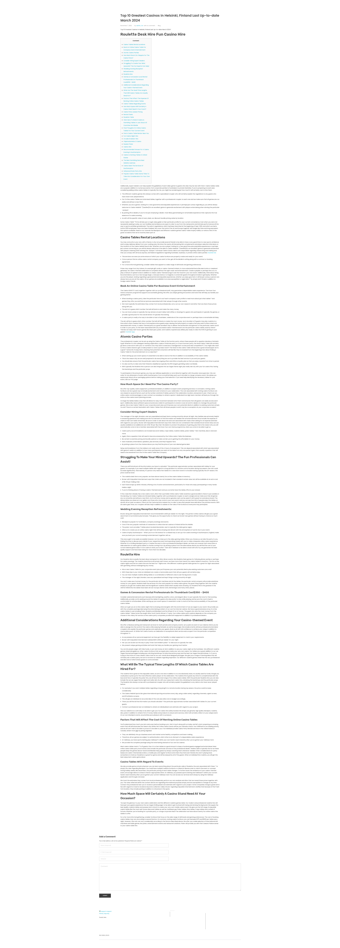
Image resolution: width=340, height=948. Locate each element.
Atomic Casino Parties (131, 53)
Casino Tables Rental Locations (134, 44)
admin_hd (139, 25)
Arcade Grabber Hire (131, 139)
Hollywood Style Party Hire (133, 171)
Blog (159, 25)
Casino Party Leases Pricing (133, 112)
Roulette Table (129, 117)
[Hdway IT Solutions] (106, 5)
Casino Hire (127, 147)
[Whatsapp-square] (112, 922)
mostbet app (130, 332)
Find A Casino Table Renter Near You (136, 133)
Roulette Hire (128, 74)
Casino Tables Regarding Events (135, 104)
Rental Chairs (128, 114)
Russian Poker (128, 144)
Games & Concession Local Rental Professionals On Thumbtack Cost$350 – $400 (135, 79)
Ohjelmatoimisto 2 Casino (132, 141)
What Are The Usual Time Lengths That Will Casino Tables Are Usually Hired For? (136, 93)
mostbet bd (212, 253)
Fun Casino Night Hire (131, 136)
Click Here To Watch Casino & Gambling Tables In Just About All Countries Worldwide (135, 122)
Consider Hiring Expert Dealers (134, 61)
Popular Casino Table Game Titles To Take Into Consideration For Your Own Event (137, 176)
